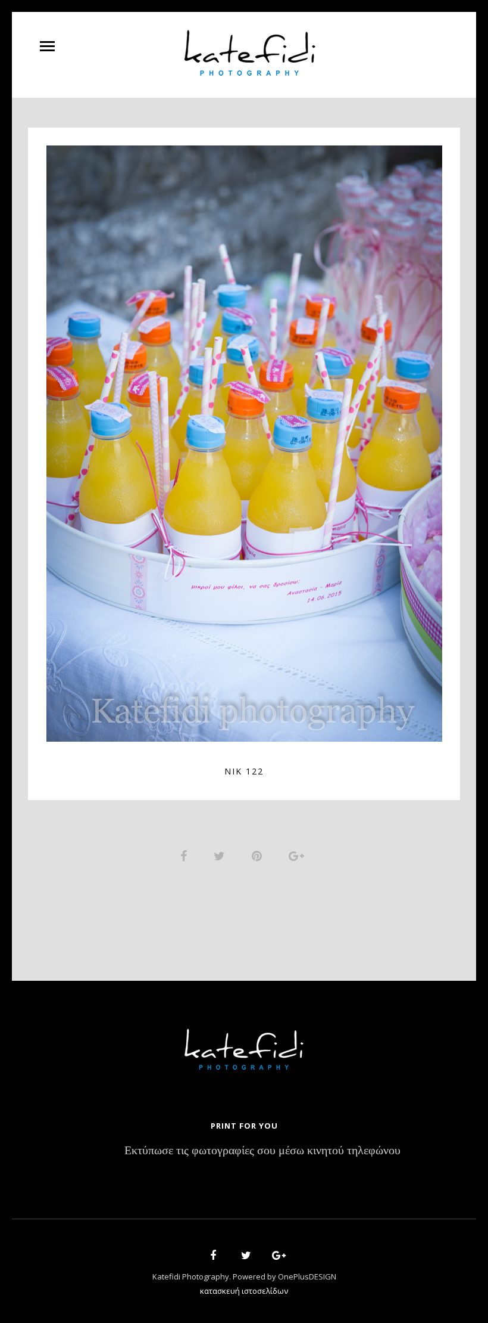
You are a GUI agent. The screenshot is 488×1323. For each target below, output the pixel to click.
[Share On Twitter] (221, 855)
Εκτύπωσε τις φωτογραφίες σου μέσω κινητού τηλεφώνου (262, 1151)
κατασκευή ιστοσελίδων (244, 1290)
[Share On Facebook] (185, 855)
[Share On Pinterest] (259, 855)
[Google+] (275, 1257)
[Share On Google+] (298, 855)
